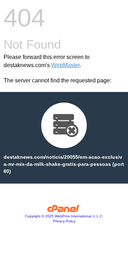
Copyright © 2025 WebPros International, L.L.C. (64, 216)
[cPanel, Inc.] (64, 210)
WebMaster (65, 65)
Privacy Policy (64, 221)
